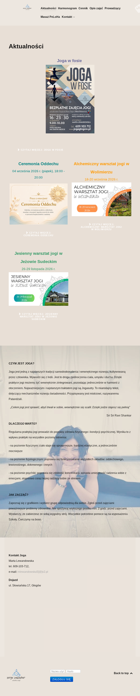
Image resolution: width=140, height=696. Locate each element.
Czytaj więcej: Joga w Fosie (42, 150)
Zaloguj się (61, 679)
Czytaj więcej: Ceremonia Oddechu (38, 234)
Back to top (121, 673)
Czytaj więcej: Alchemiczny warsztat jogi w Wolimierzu (101, 227)
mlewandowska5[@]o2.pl (33, 571)
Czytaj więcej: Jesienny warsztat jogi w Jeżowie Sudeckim (39, 316)
